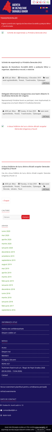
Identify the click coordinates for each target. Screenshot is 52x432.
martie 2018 (6, 297)
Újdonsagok (41, 80)
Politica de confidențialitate (13, 329)
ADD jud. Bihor (10, 78)
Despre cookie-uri (9, 333)
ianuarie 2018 (7, 301)
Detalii (46, 83)
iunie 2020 (6, 231)
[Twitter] (37, 2)
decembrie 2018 (8, 289)
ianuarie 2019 (7, 285)
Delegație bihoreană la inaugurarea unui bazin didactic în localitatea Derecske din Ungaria (25, 95)
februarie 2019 (8, 281)
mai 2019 (5, 268)
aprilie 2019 (6, 272)
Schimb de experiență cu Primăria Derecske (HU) (22, 62)
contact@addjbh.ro (10, 410)
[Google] (40, 2)
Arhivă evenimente (8, 391)
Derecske (6, 189)
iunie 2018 (6, 293)
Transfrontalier (31, 80)
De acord (40, 429)
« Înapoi (6, 200)
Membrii (5, 355)
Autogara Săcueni (9, 359)
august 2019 (7, 264)
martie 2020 (6, 243)
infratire (14, 189)
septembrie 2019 (8, 260)
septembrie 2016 (8, 310)
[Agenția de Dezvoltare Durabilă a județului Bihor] (15, 7)
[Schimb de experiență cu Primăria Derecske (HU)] (26, 44)
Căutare (25, 217)
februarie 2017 (8, 306)
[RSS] (44, 2)
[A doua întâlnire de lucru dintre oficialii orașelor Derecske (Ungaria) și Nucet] (26, 143)
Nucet (20, 189)
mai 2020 (5, 235)
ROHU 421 (6, 364)
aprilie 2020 (6, 239)
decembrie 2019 (8, 252)
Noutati (21, 80)
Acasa (4, 347)
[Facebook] (33, 2)
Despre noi (6, 351)
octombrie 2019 (8, 256)
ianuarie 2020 (7, 248)
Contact (5, 375)
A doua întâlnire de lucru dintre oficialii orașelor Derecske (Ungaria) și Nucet (26, 167)
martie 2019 (6, 277)
